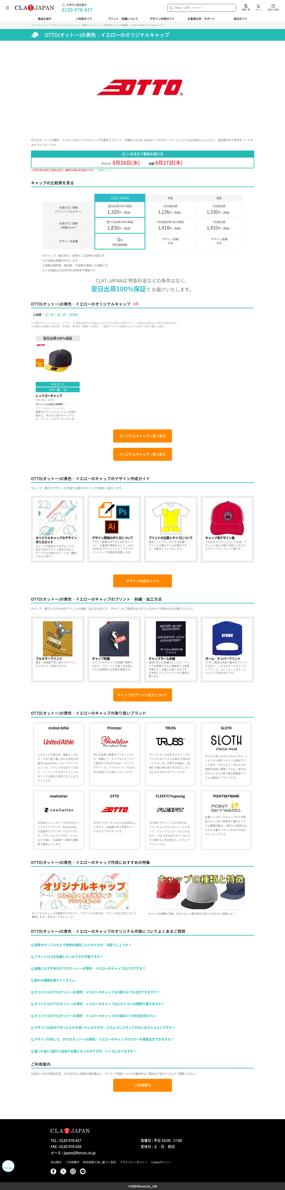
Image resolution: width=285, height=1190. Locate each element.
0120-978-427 (77, 9)
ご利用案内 (142, 1085)
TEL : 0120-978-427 (66, 1140)
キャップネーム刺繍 (171, 650)
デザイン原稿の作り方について (114, 529)
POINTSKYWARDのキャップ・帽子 (226, 820)
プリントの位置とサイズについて (171, 529)
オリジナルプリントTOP (44, 25)
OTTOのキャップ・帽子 (114, 820)
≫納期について (104, 170)
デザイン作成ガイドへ (142, 581)
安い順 (49, 314)
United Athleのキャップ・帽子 (58, 754)
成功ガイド (240, 19)
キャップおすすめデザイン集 (227, 529)
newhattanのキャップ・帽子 (58, 820)
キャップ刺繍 (114, 650)
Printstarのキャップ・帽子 (114, 754)
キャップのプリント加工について (142, 694)
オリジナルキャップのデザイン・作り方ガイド (58, 529)
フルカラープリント (58, 650)
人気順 (37, 314)
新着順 (74, 314)
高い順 (61, 314)
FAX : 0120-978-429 (66, 1146)
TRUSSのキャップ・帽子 (170, 754)
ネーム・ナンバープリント (227, 650)
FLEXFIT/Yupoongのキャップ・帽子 (170, 820)
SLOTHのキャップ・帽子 (226, 754)
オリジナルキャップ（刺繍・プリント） (80, 25)
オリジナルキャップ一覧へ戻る (142, 436)
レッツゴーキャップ (58, 378)
